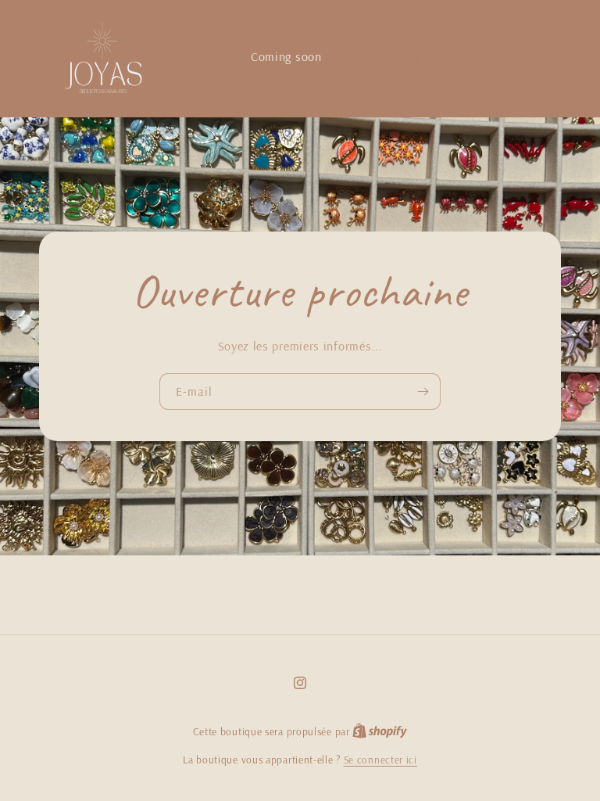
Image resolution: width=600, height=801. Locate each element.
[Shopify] (379, 731)
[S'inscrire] (422, 391)
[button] (483, 56)
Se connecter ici (380, 759)
